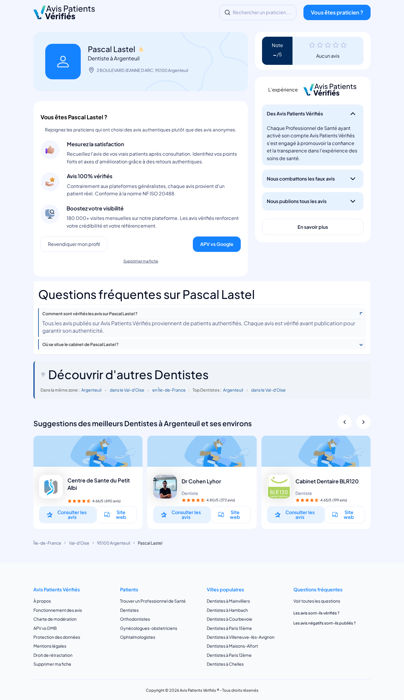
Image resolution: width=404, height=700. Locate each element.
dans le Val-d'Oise (127, 389)
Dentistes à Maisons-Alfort (232, 646)
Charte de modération (55, 619)
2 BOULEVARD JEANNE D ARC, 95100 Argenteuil (142, 70)
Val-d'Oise (79, 542)
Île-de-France (47, 542)
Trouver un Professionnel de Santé (153, 601)
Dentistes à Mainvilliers (228, 601)
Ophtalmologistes (137, 637)
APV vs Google (216, 244)
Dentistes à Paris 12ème (229, 655)
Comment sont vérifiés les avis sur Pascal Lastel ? (90, 313)
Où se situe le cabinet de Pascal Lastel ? (80, 344)
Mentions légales (49, 646)
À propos (42, 601)
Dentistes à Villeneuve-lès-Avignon (240, 637)
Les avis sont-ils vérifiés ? (316, 613)
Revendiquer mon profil (74, 244)
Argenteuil (91, 389)
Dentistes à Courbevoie (229, 619)
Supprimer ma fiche (140, 261)
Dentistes (129, 610)
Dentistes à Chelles (225, 664)
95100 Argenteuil (113, 542)
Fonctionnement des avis (57, 610)
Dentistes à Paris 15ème (229, 628)
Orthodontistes (135, 619)
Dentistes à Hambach (227, 610)
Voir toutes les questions (316, 601)
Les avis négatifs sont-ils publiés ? (324, 623)
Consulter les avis (72, 514)
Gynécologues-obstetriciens (148, 628)
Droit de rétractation (52, 655)
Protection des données (56, 637)
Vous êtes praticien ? (337, 12)
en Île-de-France (169, 389)
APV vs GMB (45, 628)
